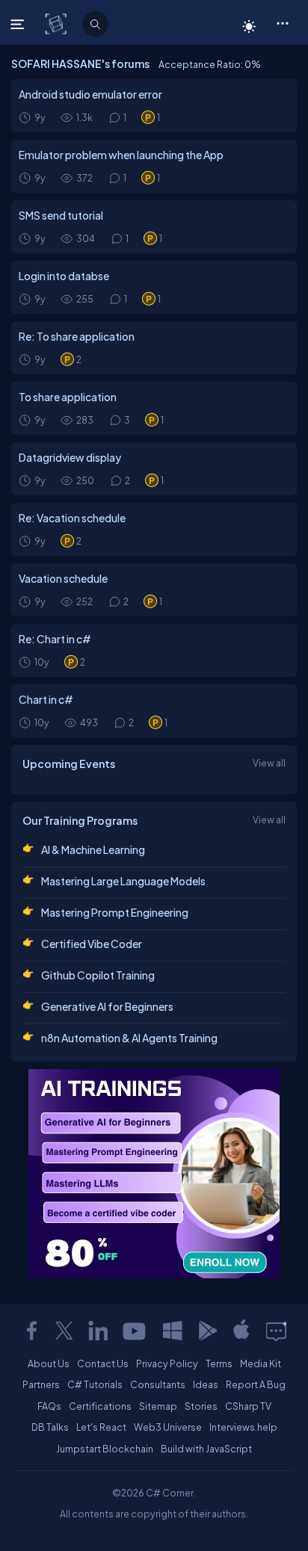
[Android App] (207, 1330)
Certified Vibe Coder (91, 943)
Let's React (101, 1427)
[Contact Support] (276, 1330)
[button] (282, 22)
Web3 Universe (168, 1427)
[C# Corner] (57, 23)
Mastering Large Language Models (123, 881)
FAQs (49, 1406)
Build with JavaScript (206, 1449)
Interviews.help (243, 1427)
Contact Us (103, 1363)
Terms (219, 1363)
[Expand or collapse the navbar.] (19, 24)
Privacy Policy (167, 1363)
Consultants (157, 1384)
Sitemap (158, 1406)
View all (269, 763)
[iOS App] (241, 1330)
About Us (49, 1363)
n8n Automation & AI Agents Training (129, 1037)
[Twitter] (64, 1330)
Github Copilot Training (98, 975)
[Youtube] (135, 1330)
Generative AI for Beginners (107, 1006)
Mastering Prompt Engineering (114, 912)
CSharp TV (248, 1406)
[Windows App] (172, 1330)
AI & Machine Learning (93, 849)
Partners (41, 1384)
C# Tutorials (95, 1384)
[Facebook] (31, 1330)
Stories (201, 1406)
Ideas (205, 1384)
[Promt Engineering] (154, 1173)
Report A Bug (256, 1384)
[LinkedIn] (98, 1330)
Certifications (100, 1406)
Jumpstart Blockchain (104, 1449)
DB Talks (50, 1427)
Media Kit (260, 1363)
